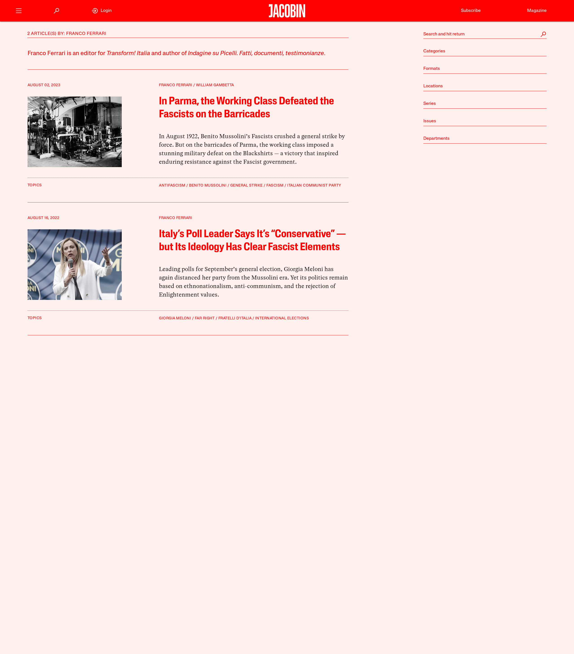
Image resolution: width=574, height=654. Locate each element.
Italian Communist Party (314, 185)
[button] (19, 10)
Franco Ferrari (175, 85)
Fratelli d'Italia (235, 318)
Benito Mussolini (207, 185)
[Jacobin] (287, 11)
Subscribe (471, 11)
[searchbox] (485, 34)
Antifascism (172, 185)
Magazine (537, 11)
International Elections (282, 318)
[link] (102, 10)
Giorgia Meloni (175, 318)
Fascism (275, 185)
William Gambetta (215, 85)
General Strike (246, 185)
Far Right (205, 318)
